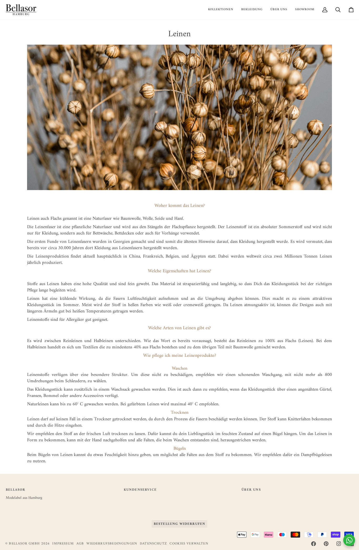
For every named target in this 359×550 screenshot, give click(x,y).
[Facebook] (313, 543)
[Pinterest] (326, 543)
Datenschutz (153, 544)
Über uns (251, 490)
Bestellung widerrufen (180, 524)
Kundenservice (140, 490)
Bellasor (15, 490)
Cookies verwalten (189, 543)
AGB (80, 544)
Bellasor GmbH (24, 544)
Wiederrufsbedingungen (111, 544)
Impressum (63, 544)
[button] (220, 9)
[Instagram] (338, 543)
